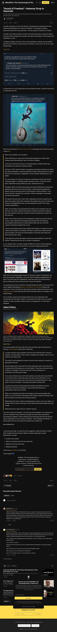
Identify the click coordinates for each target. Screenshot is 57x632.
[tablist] (9, 495)
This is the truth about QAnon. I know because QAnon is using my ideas (20, 573)
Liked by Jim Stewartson (12, 510)
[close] (42, 575)
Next (49, 485)
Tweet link (6, 49)
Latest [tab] (8, 565)
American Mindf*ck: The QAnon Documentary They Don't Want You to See (20, 570)
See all (6, 601)
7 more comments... (7, 558)
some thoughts (13, 349)
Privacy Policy (39, 602)
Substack (22, 629)
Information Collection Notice (28, 602)
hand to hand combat (25, 149)
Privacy (28, 622)
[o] (48, 572)
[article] (28, 573)
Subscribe (45, 2)
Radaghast (8, 508)
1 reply (9, 524)
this (9, 151)
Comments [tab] (6, 495)
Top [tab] (5, 565)
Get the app (35, 625)
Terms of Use (35, 601)
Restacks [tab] (12, 495)
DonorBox (14, 450)
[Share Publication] (40, 2)
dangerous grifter (8, 291)
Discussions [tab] (13, 565)
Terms (32, 622)
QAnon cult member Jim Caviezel (31, 287)
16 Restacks (19, 475)
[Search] (36, 2)
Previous (8, 485)
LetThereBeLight (10, 529)
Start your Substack (25, 625)
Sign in (52, 2)
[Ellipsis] (53, 508)
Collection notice (38, 622)
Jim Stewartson (10, 18)
